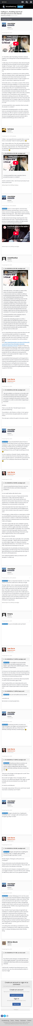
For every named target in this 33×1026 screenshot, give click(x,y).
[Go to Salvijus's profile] (4, 130)
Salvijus (10, 129)
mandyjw (8, 15)
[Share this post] (29, 32)
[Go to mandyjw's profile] (4, 25)
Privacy (17, 1020)
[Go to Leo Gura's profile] (4, 380)
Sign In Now (16, 1004)
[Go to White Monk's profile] (4, 943)
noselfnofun (12, 258)
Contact (29, 1020)
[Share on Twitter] (4, 1016)
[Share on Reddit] (7, 1016)
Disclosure (23, 1020)
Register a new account (16, 995)
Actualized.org (5, 1020)
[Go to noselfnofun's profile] (4, 259)
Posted (7, 32)
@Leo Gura (4, 441)
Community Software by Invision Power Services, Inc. (16, 1023)
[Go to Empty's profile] (4, 615)
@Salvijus (4, 208)
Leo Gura (20, 952)
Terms (12, 1020)
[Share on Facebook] (2, 1016)
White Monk (12, 942)
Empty (10, 614)
